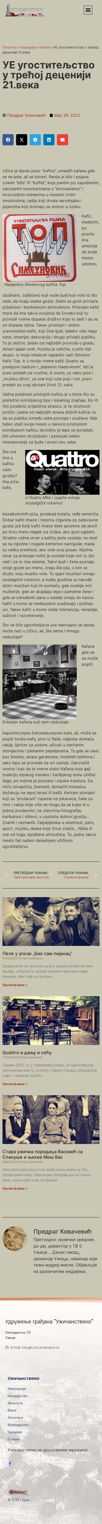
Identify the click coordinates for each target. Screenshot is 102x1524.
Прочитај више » (14, 985)
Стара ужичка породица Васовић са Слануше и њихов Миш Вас (42, 1154)
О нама (14, 1439)
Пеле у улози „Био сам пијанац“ (37, 953)
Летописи (15, 1417)
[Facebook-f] (10, 1463)
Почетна (9, 47)
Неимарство (17, 1395)
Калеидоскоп (18, 1424)
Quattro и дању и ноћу (27, 1052)
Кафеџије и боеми (35, 47)
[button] (88, 10)
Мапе (12, 1410)
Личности (15, 1403)
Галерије (15, 1431)
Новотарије (17, 1388)
